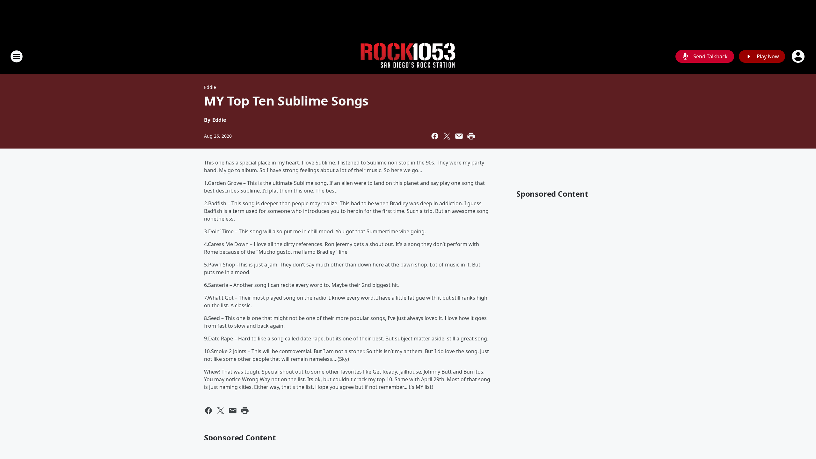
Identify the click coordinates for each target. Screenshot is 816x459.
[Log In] (799, 56)
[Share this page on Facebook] (434, 136)
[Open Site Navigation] (16, 56)
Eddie (210, 87)
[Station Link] (408, 56)
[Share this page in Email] (459, 136)
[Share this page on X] (446, 136)
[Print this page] (471, 136)
